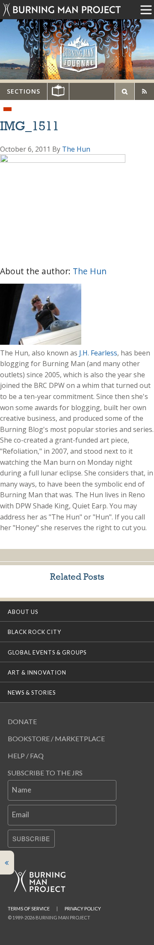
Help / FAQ (26, 755)
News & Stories (32, 692)
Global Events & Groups (47, 652)
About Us (23, 611)
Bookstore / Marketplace (56, 738)
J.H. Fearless (98, 353)
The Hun (76, 149)
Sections (23, 91)
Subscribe (31, 838)
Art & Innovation (37, 672)
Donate (22, 721)
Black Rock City (34, 631)
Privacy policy (83, 908)
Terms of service (29, 908)
